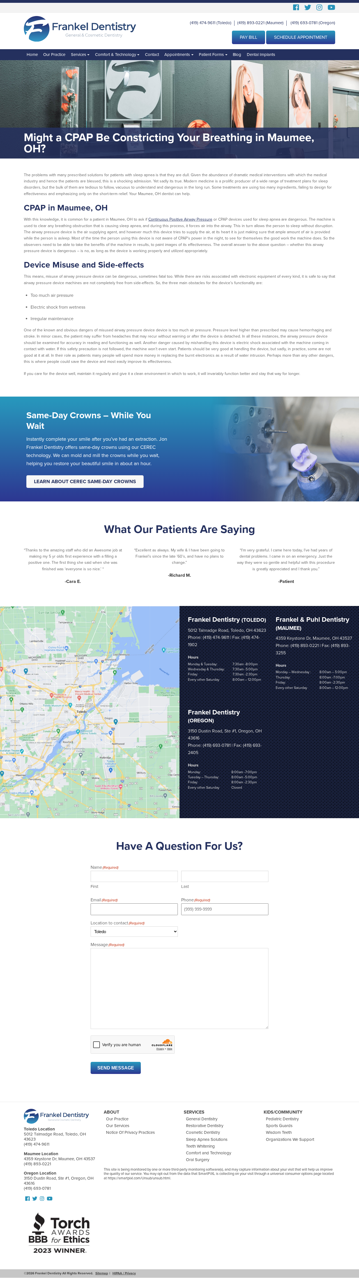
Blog (237, 54)
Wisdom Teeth (279, 1132)
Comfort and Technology (208, 1152)
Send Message (115, 1068)
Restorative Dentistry (204, 1125)
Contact (152, 54)
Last (185, 886)
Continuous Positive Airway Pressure (180, 219)
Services (78, 54)
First (94, 886)
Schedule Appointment (300, 37)
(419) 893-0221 (250, 22)
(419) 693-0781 (304, 22)
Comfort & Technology (115, 54)
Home (32, 54)
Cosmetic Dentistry (203, 1132)
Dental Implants (261, 54)
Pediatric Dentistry (282, 1118)
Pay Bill (248, 37)
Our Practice (54, 54)
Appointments (177, 54)
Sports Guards (279, 1125)
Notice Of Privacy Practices (130, 1132)
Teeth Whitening (200, 1146)
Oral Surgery (197, 1159)
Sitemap (101, 1273)
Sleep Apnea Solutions (206, 1139)
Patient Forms (211, 54)
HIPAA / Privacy (124, 1273)
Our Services (117, 1125)
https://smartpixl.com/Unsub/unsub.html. (139, 1178)
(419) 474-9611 (202, 22)
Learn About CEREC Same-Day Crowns (85, 481)
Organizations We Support (290, 1139)
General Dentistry (201, 1118)
